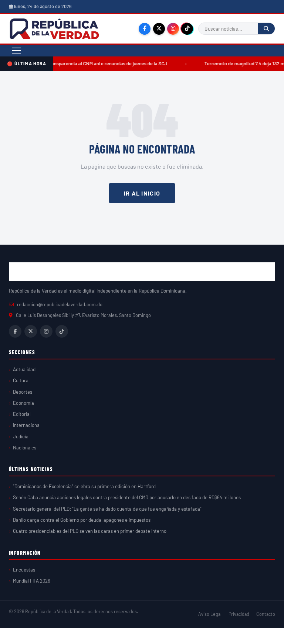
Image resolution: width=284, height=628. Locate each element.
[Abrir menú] (16, 50)
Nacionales (24, 448)
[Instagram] (173, 29)
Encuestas (24, 570)
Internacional (27, 425)
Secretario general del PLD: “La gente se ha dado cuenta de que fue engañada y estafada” (107, 509)
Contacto (265, 614)
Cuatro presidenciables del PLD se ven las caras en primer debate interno (89, 531)
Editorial (22, 414)
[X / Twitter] (159, 29)
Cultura (20, 380)
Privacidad (239, 614)
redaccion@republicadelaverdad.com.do (59, 304)
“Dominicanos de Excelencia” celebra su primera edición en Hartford (84, 486)
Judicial (21, 436)
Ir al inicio (142, 193)
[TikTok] (187, 29)
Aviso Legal (210, 614)
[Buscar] (266, 28)
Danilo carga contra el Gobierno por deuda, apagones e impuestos (82, 520)
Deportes (22, 392)
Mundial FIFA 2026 (31, 581)
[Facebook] (145, 29)
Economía (23, 403)
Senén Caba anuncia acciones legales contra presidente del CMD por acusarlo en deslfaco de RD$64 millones (127, 497)
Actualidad (24, 369)
